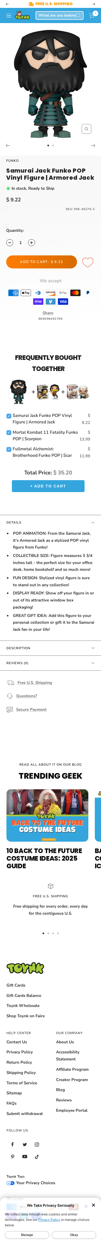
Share (48, 313)
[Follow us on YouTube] (25, 1157)
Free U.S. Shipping (35, 682)
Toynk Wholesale (23, 1005)
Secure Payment (31, 709)
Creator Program (72, 1079)
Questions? (26, 696)
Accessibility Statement (67, 1055)
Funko (12, 161)
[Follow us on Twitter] (25, 1144)
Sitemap (14, 1093)
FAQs (11, 1103)
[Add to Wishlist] (88, 262)
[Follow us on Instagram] (37, 1144)
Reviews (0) (17, 663)
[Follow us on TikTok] (37, 1157)
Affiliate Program (72, 1069)
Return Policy (19, 1062)
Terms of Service (21, 1083)
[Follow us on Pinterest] (12, 1157)
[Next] (93, 145)
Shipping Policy (21, 1072)
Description (18, 648)
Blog (60, 1089)
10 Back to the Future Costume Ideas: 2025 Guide (44, 858)
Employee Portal (72, 1110)
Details (13, 522)
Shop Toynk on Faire (25, 1016)
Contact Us (16, 1042)
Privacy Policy (19, 1052)
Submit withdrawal (24, 1113)
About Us (65, 1042)
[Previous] (7, 145)
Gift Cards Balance (23, 995)
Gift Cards (15, 985)
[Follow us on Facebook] (12, 1144)
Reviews (64, 1100)
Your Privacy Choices (35, 1183)
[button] (92, 15)
